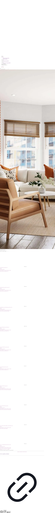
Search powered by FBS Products (22, 451)
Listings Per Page (2, 250)
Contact (2, 66)
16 (7, 449)
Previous (1, 449)
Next (8, 449)
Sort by (1, 251)
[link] (22, 484)
